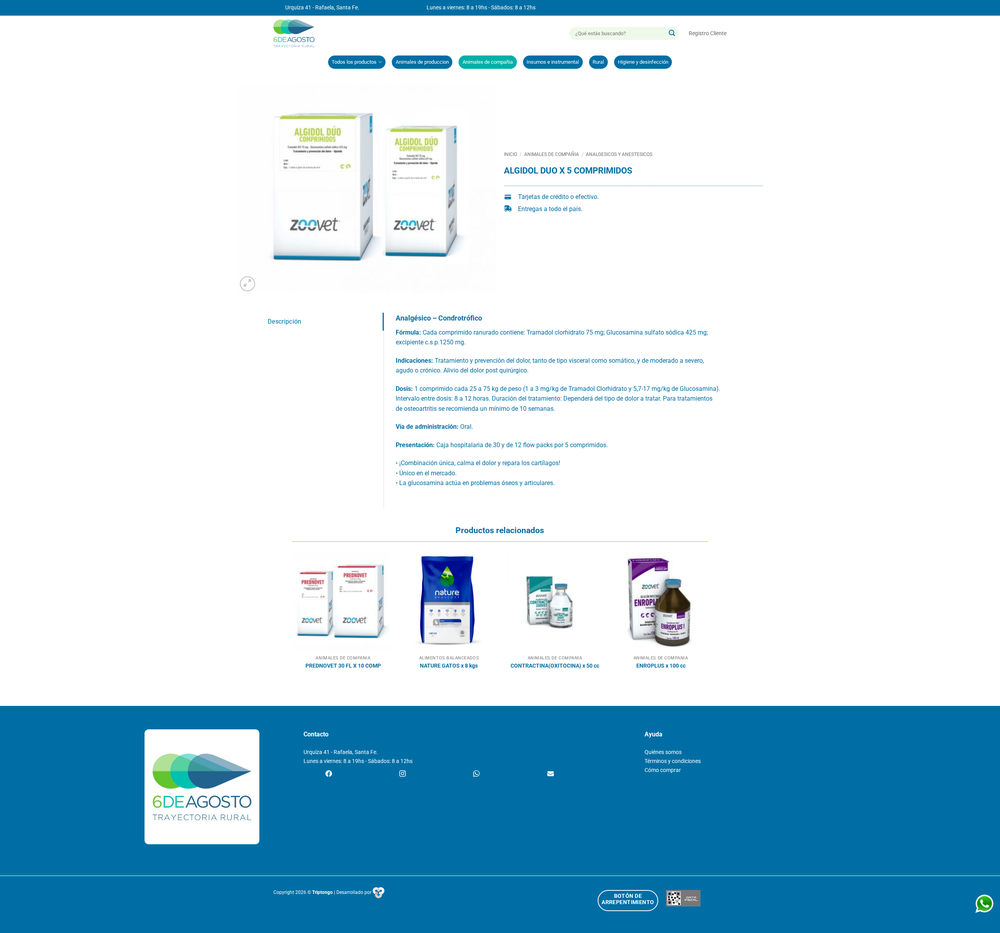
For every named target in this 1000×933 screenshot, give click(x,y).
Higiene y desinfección (643, 62)
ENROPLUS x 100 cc (661, 666)
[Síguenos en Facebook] (329, 774)
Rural (598, 62)
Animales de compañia (487, 62)
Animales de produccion (422, 62)
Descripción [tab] (285, 321)
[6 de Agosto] (297, 33)
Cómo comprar (663, 770)
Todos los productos (354, 62)
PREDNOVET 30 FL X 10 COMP (343, 666)
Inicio (510, 154)
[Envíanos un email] (550, 774)
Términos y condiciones (673, 761)
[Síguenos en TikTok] (476, 774)
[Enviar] (672, 33)
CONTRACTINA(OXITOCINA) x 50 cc (555, 666)
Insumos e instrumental (553, 62)
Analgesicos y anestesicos (619, 154)
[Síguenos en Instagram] (402, 774)
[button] (708, 33)
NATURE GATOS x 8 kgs (449, 666)
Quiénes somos (663, 752)
